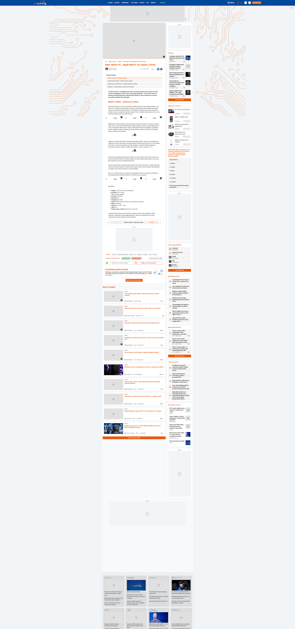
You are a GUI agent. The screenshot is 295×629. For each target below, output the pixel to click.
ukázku (110, 275)
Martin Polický (112, 69)
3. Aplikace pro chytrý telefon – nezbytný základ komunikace (122, 83)
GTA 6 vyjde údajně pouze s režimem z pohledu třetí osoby (177, 409)
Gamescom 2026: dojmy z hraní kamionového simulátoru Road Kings (176, 426)
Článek (119, 61)
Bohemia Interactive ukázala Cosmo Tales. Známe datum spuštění (113, 599)
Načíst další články (134, 437)
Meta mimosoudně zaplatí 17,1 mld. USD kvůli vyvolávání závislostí (176, 434)
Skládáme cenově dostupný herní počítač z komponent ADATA (144, 367)
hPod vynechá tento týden (177, 441)
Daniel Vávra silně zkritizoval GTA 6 (158, 601)
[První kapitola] (108, 222)
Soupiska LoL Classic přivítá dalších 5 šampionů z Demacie (181, 602)
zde (146, 273)
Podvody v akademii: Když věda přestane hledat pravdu (141, 323)
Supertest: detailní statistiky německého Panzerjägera (111, 624)
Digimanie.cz (172, 421)
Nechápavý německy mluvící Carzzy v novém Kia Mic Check (181, 597)
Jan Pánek (128, 374)
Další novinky (179, 99)
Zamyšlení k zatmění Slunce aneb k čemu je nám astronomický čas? (144, 338)
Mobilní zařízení (112, 61)
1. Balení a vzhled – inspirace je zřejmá (117, 78)
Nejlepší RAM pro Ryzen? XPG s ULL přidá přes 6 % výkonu (142, 411)
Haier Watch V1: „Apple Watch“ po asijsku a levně (134, 61)
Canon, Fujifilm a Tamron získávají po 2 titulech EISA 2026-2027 (177, 418)
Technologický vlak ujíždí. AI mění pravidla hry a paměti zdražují (141, 294)
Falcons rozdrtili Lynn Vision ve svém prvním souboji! (112, 603)
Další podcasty (180, 356)
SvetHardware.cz (173, 438)
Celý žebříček (179, 270)
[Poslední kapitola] (160, 222)
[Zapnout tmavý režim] (249, 2)
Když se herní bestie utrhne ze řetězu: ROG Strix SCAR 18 (142, 308)
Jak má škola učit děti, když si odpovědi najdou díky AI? (141, 352)
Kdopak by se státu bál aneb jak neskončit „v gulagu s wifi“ (143, 396)
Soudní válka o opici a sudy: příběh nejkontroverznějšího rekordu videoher (142, 382)
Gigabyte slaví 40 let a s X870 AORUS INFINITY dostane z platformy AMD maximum (142, 426)
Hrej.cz (171, 442)
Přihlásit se (257, 2)
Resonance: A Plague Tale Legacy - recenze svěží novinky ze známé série (113, 593)
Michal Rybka (129, 301)
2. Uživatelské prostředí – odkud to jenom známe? (120, 81)
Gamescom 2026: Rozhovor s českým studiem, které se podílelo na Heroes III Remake (135, 603)
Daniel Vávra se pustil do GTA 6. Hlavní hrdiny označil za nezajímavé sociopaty (136, 596)
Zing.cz (171, 429)
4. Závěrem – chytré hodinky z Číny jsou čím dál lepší (120, 86)
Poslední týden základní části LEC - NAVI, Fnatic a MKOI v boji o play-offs (181, 592)
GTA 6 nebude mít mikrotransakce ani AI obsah (158, 592)
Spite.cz (171, 413)
